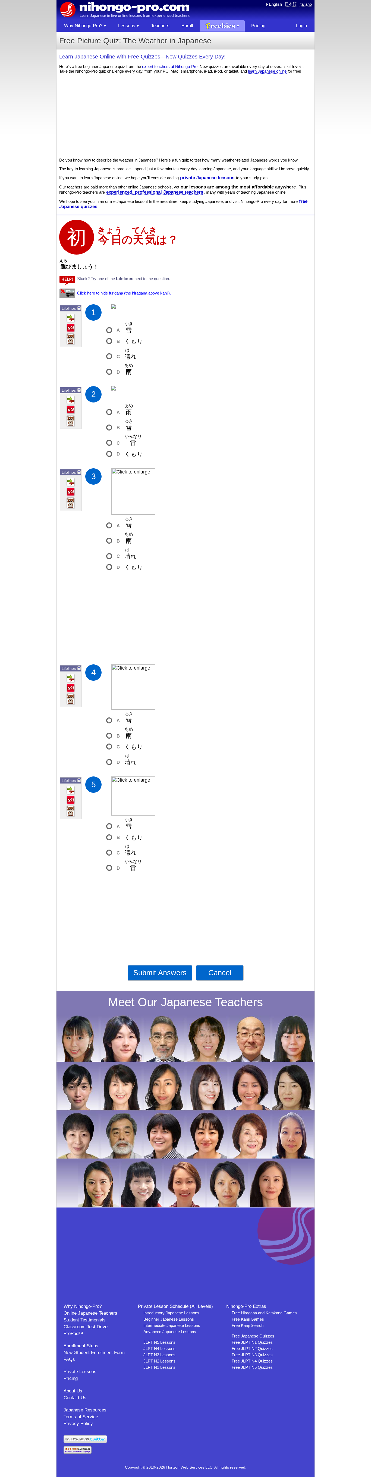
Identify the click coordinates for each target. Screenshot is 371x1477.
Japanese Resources (85, 1410)
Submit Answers (160, 973)
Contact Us (75, 1397)
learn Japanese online (267, 71)
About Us (73, 1391)
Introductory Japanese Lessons (171, 1313)
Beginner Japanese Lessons (168, 1319)
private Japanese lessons (207, 177)
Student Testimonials (85, 1320)
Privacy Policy (78, 1423)
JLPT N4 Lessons (159, 1348)
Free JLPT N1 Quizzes (252, 1342)
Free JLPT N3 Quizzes (252, 1354)
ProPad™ (73, 1333)
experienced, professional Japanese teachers (154, 192)
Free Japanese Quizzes (253, 1336)
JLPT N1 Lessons (159, 1367)
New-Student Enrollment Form (94, 1352)
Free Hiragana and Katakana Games (264, 1313)
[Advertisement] (185, 116)
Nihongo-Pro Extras (246, 1306)
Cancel (220, 973)
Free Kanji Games (248, 1319)
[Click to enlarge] (133, 491)
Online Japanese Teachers (90, 1313)
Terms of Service (81, 1416)
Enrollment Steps (81, 1345)
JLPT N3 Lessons (159, 1354)
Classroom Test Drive (86, 1326)
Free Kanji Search (247, 1325)
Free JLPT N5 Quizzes (252, 1367)
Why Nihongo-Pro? (83, 1306)
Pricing (71, 1378)
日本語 (291, 4)
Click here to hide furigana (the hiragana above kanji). (124, 293)
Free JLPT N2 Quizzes (252, 1348)
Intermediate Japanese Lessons (171, 1325)
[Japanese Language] (78, 1452)
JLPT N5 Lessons (159, 1342)
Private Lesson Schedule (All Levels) (175, 1306)
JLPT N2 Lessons (159, 1361)
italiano (306, 4)
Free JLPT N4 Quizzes (252, 1361)
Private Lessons (80, 1371)
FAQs (69, 1359)
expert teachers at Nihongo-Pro (169, 66)
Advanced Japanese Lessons (169, 1331)
